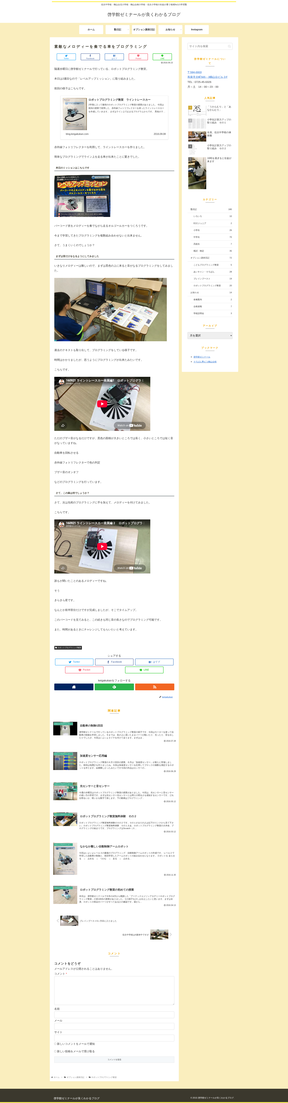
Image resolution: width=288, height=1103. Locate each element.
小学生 (213, 230)
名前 (57, 1008)
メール (58, 1020)
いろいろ (213, 216)
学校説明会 (213, 313)
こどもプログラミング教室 (213, 265)
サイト (58, 1032)
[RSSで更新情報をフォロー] (154, 687)
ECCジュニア (213, 223)
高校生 (213, 244)
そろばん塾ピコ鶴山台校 (205, 361)
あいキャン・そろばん (213, 272)
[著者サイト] (73, 687)
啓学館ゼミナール (202, 357)
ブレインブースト (213, 278)
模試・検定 (213, 251)
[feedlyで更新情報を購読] (114, 687)
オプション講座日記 (211, 258)
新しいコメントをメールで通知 (76, 1043)
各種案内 (213, 299)
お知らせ (211, 292)
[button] (229, 46)
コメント (60, 973)
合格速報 (213, 306)
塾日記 (211, 209)
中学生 (213, 237)
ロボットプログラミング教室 (69, 648)
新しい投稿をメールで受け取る (76, 1051)
